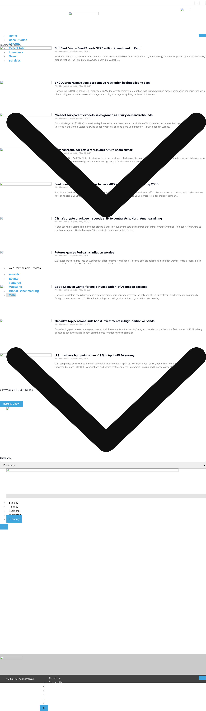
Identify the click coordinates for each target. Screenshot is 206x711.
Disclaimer (55, 686)
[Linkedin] (202, 3)
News (12, 56)
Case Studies (18, 40)
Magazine (15, 286)
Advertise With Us (60, 703)
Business (14, 511)
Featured (15, 282)
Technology (15, 515)
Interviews (16, 52)
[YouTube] (205, 3)
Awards (14, 274)
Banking (13, 502)
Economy (14, 519)
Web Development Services (25, 268)
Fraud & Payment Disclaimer (66, 698)
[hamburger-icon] (202, 35)
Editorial (14, 44)
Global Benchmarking (24, 291)
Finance (13, 506)
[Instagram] (199, 3)
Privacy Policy (57, 694)
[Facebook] (194, 3)
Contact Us (55, 682)
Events (13, 278)
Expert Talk (16, 48)
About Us (54, 678)
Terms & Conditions (60, 690)
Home (13, 35)
